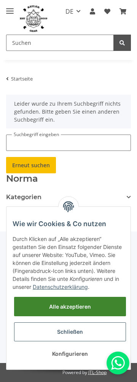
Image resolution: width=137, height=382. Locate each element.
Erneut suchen (31, 165)
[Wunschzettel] (107, 11)
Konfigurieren (70, 353)
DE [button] (69, 11)
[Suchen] (122, 43)
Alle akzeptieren (70, 306)
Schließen (70, 331)
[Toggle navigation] (10, 8)
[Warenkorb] (123, 11)
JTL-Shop (97, 372)
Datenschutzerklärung (60, 287)
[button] (92, 11)
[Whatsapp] (118, 363)
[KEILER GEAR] (33, 19)
